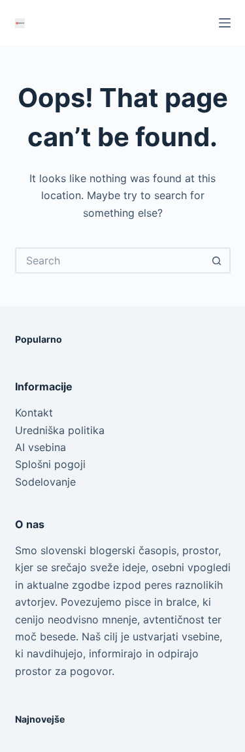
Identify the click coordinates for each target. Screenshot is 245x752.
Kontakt (34, 412)
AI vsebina (40, 447)
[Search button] (217, 260)
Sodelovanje (45, 481)
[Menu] (225, 23)
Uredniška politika (60, 430)
